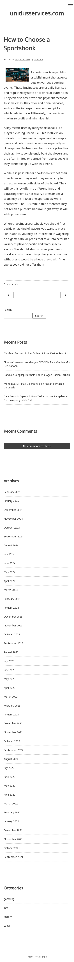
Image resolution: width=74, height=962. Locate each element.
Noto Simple (41, 956)
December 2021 (13, 830)
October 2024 (12, 527)
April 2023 (9, 687)
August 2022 (11, 759)
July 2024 (9, 554)
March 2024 (11, 590)
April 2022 (9, 794)
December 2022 (13, 723)
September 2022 (13, 750)
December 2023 (13, 616)
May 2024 (9, 572)
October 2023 (12, 634)
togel (7, 925)
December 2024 (13, 509)
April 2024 (9, 581)
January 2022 (11, 821)
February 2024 (12, 598)
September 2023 (13, 643)
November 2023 (13, 625)
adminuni (38, 59)
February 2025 (12, 492)
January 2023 (11, 714)
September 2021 (13, 857)
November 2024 (13, 518)
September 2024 (13, 536)
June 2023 (9, 670)
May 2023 (9, 679)
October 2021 (12, 848)
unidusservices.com (37, 13)
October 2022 (12, 741)
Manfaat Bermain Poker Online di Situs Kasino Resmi (35, 353)
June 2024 (9, 563)
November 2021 (13, 839)
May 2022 (9, 785)
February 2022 (12, 812)
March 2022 (11, 803)
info (16, 284)
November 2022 (13, 732)
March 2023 (11, 696)
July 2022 (9, 768)
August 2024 (11, 545)
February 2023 (12, 705)
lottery (8, 916)
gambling (9, 899)
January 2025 (11, 501)
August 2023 (11, 652)
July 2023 (9, 661)
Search (8, 310)
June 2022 (9, 776)
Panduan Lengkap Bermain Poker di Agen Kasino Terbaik (37, 375)
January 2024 (11, 607)
